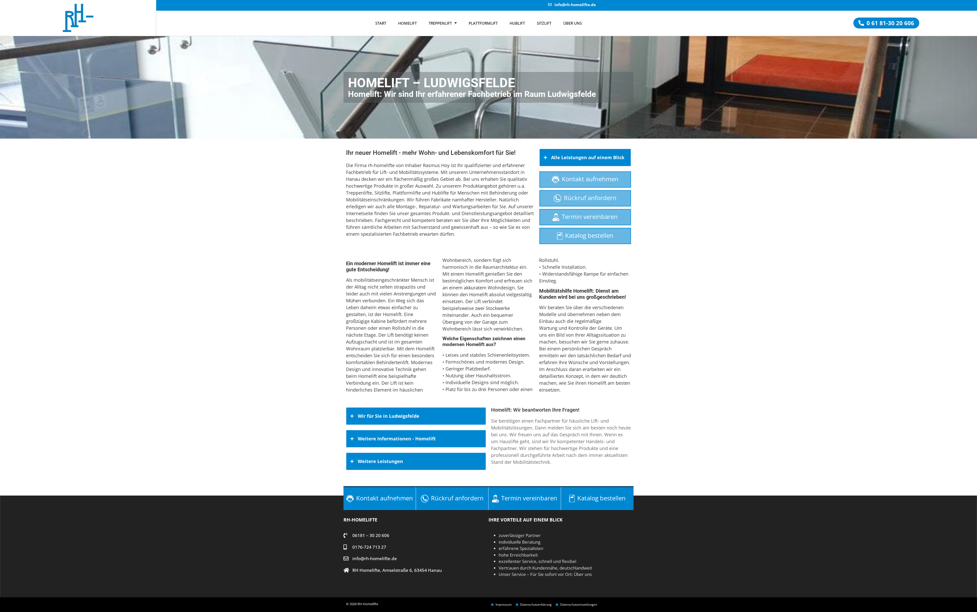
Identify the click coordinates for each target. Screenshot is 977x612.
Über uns (583, 574)
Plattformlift (483, 23)
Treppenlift (440, 23)
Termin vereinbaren (590, 216)
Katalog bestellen (589, 235)
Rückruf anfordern (590, 197)
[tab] (585, 157)
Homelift (407, 23)
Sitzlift (544, 23)
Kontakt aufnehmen (590, 179)
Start (380, 23)
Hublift (517, 23)
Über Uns (572, 23)
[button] (886, 23)
